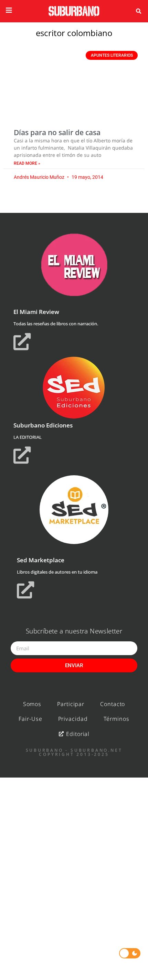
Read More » (27, 163)
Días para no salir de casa (57, 132)
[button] (138, 11)
